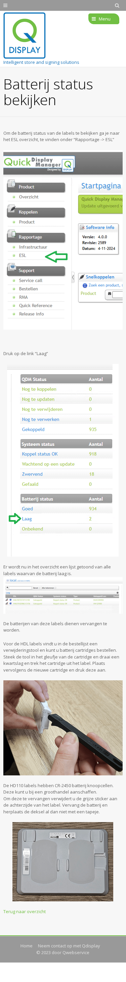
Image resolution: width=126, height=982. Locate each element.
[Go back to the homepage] (24, 35)
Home (26, 946)
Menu (105, 19)
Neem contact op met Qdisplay (69, 946)
